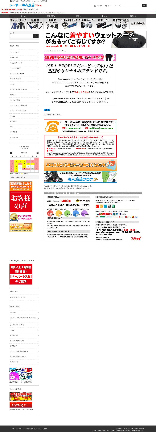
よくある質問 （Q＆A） (17, 325)
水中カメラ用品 (15, 100)
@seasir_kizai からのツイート (21, 261)
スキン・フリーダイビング (18, 111)
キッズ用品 (13, 121)
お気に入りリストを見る (17, 297)
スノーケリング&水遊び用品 (18, 105)
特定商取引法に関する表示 (33, 428)
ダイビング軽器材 (15, 79)
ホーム (23, 16)
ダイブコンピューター (17, 73)
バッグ (12, 84)
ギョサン (13, 116)
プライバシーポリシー (17, 428)
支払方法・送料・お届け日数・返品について (23, 318)
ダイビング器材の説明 (17, 341)
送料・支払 (51, 16)
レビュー (105, 16)
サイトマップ (14, 362)
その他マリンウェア (16, 63)
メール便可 (13, 132)
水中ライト (13, 95)
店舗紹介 (133, 16)
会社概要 (13, 312)
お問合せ (78, 16)
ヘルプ (12, 330)
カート (110, 6)
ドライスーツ (14, 57)
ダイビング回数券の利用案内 (19, 351)
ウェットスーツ (54, 50)
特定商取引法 (14, 335)
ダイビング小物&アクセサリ (18, 89)
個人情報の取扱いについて (18, 357)
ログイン (100, 6)
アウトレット (14, 137)
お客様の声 (13, 346)
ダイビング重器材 (15, 68)
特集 (11, 126)
